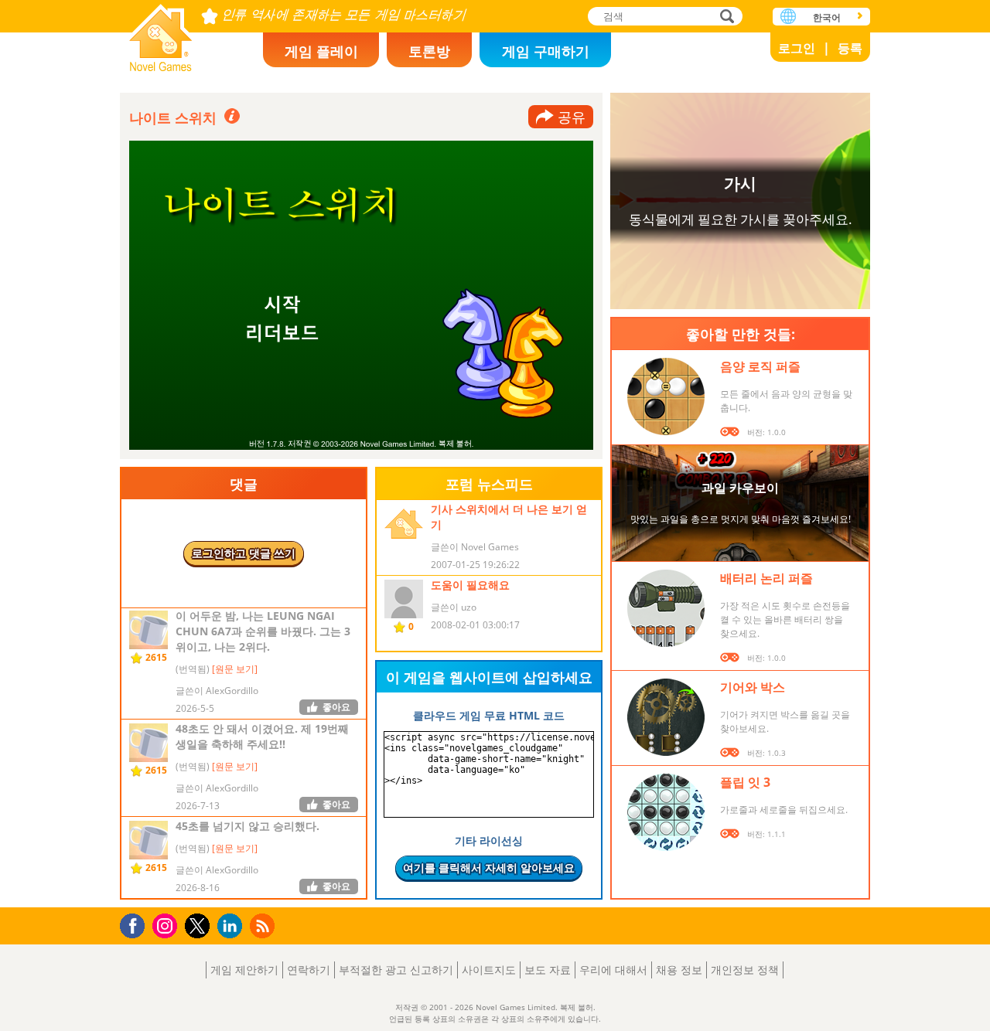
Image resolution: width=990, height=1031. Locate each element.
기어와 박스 (752, 687)
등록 (850, 47)
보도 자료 (547, 969)
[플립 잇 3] (666, 812)
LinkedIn (232, 926)
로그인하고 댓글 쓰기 (243, 553)
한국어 (827, 17)
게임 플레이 (321, 51)
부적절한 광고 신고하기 (396, 969)
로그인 (796, 47)
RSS (264, 925)
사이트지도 (489, 969)
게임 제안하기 (244, 969)
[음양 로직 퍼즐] (666, 396)
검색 (724, 17)
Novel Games (161, 33)
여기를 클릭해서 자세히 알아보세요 (489, 867)
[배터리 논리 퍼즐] (666, 608)
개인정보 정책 (745, 969)
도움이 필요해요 (470, 584)
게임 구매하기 (545, 51)
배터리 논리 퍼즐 (766, 578)
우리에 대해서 (613, 969)
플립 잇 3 (745, 782)
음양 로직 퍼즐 (760, 366)
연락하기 (308, 969)
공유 (571, 116)
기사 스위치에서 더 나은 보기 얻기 (509, 517)
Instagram (167, 924)
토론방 (429, 51)
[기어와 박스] (666, 717)
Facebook (136, 924)
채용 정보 (679, 969)
